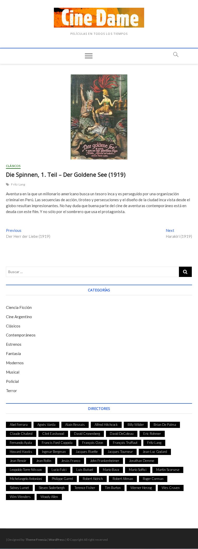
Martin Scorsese (167, 470)
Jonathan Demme (141, 461)
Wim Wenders (20, 497)
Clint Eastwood (53, 434)
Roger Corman (153, 479)
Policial (12, 381)
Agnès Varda (46, 425)
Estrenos (13, 344)
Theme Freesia (36, 540)
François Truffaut (125, 443)
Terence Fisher (85, 488)
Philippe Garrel (62, 479)
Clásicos (13, 166)
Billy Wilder (136, 425)
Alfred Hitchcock (106, 425)
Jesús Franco (70, 461)
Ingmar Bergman (54, 452)
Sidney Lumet (19, 488)
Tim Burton (113, 488)
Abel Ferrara (19, 425)
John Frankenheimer (104, 461)
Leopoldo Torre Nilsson (26, 470)
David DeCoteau (122, 434)
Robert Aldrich (93, 479)
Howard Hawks (21, 452)
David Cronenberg (87, 434)
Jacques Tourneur (120, 452)
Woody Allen (49, 497)
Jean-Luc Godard (155, 452)
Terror (11, 390)
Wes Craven (171, 488)
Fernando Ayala (21, 443)
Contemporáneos (21, 335)
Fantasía (13, 353)
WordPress (57, 540)
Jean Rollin (43, 461)
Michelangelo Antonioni (26, 479)
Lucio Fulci (59, 470)
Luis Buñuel (84, 470)
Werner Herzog (141, 488)
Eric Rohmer (152, 434)
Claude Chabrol (21, 434)
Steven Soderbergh (52, 488)
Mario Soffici (137, 470)
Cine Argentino (19, 316)
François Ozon (92, 443)
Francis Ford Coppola (57, 443)
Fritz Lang (18, 184)
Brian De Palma (165, 425)
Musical (12, 372)
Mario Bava (111, 470)
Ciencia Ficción (19, 307)
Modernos (15, 362)
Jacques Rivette (87, 452)
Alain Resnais (75, 425)
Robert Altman (123, 479)
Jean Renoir (18, 461)
